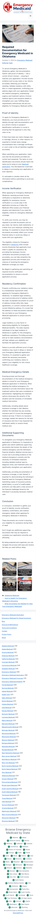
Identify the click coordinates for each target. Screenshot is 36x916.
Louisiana (28, 859)
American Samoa (13, 840)
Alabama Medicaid (8, 646)
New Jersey (12, 874)
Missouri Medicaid (8, 740)
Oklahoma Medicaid (12, 595)
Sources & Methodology (10, 625)
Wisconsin (13, 907)
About (4, 637)
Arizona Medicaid (8, 652)
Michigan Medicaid (8, 730)
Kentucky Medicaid (8, 714)
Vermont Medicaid (8, 805)
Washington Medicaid (9, 811)
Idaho (6, 855)
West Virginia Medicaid (9, 814)
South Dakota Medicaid (9, 792)
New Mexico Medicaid (9, 759)
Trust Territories (11, 898)
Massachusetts (27, 862)
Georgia (10, 852)
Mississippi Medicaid (9, 737)
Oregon (23, 886)
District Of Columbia (14, 849)
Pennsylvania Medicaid (9, 782)
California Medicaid (8, 659)
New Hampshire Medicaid (10, 753)
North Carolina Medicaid (10, 766)
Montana (18, 868)
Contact (4, 631)
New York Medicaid (8, 763)
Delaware (24, 846)
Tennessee (20, 895)
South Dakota (8, 895)
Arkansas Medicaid (8, 656)
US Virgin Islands (25, 898)
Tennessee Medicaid (9, 795)
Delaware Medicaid (8, 669)
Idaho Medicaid (7, 698)
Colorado (28, 843)
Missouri (8, 868)
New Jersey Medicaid (9, 756)
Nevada (11, 871)
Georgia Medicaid (8, 688)
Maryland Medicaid (8, 724)
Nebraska (28, 868)
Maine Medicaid (7, 720)
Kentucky (17, 859)
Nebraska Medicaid (8, 746)
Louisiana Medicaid (8, 717)
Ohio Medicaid (7, 772)
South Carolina (24, 892)
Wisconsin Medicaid (8, 818)
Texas (30, 895)
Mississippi (28, 865)
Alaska (23, 837)
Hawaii (27, 852)
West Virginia (24, 904)
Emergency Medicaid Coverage (12, 678)
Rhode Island (12, 892)
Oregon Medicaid (7, 779)
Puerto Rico (24, 889)
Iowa (30, 855)
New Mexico (24, 874)
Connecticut (13, 846)
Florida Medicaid (7, 685)
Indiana (22, 855)
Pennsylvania (12, 889)
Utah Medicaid (7, 801)
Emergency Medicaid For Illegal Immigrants (16, 618)
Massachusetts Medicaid (10, 727)
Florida (26, 849)
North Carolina (23, 877)
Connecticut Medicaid (9, 665)
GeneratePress (18, 913)
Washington (12, 904)
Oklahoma (14, 245)
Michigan (7, 865)
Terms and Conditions (9, 628)
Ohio (28, 883)
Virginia (26, 901)
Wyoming (23, 907)
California (18, 843)
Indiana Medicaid (7, 704)
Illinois (14, 855)
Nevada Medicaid (7, 750)
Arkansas (8, 843)
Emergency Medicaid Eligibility (12, 682)
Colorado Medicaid (8, 662)
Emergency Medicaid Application (13, 615)
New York (11, 877)
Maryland (15, 862)
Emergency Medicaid (9, 672)
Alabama (14, 837)
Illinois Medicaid (7, 701)
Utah (9, 901)
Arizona (25, 840)
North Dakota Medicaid (9, 769)
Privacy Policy (6, 634)
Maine (6, 862)
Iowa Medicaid (7, 707)
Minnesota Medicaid (8, 733)
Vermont (17, 901)
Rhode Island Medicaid (9, 785)
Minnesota (17, 865)
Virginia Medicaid (8, 808)
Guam (19, 852)
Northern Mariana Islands (15, 883)
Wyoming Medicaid (8, 821)
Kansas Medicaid (7, 711)
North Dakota (18, 880)
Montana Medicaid (8, 743)
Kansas (8, 859)
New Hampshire (23, 871)
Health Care (6, 694)
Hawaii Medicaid (7, 691)
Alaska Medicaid (7, 649)
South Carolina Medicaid (10, 789)
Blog (3, 621)
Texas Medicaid (7, 798)
